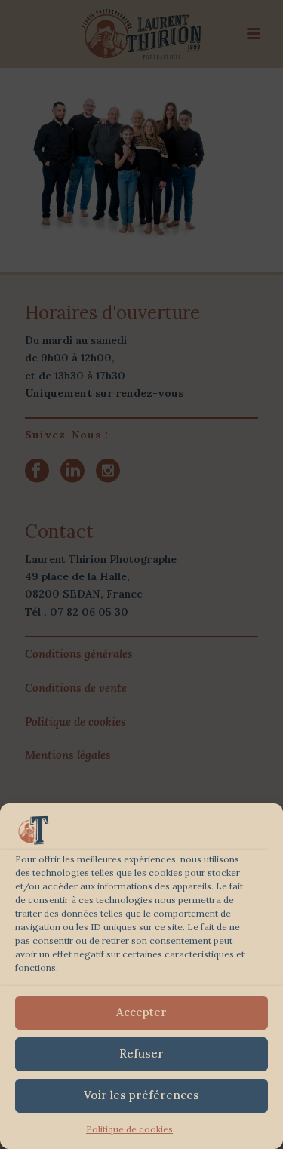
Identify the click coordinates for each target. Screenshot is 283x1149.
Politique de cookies (129, 1129)
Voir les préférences (141, 1095)
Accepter (141, 1012)
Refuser (141, 1053)
